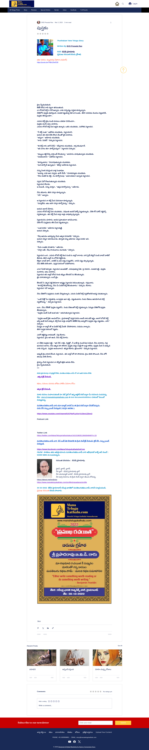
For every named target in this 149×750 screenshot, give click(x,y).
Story (25, 10)
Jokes (64, 10)
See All (120, 645)
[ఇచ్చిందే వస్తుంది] (74, 657)
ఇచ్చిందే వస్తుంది (68, 669)
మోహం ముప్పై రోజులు (103, 669)
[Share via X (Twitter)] (43, 628)
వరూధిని (32, 669)
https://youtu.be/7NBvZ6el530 (47, 62)
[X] (79, 741)
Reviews (34, 10)
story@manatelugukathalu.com (86, 737)
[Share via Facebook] (38, 628)
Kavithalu (73, 10)
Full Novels (84, 10)
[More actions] (111, 22)
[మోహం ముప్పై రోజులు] (107, 657)
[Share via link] (53, 628)
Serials (56, 10)
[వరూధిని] (41, 657)
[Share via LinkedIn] (48, 628)
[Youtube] (69, 741)
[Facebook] (74, 741)
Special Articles (45, 10)
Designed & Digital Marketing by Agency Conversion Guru (76, 747)
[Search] (123, 4)
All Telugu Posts (15, 10)
